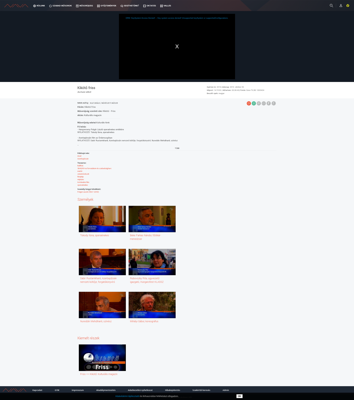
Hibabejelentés (172, 390)
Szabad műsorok (62, 6)
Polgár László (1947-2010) (88, 192)
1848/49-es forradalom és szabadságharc (94, 168)
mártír (79, 171)
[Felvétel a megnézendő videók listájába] (254, 103)
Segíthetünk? (131, 6)
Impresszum (78, 390)
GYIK (57, 390)
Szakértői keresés (201, 390)
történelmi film (83, 182)
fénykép (80, 176)
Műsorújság (86, 6)
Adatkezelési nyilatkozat (140, 390)
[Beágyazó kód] (264, 103)
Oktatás (151, 6)
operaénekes (82, 185)
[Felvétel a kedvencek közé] (249, 103)
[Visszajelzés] (274, 103)
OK (239, 396)
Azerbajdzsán (82, 158)
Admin (226, 390)
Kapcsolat (37, 390)
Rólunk (41, 6)
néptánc (80, 179)
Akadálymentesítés (105, 390)
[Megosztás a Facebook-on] (269, 103)
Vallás (167, 6)
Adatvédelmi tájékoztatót (127, 396)
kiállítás (80, 165)
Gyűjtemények (108, 6)
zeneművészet (83, 174)
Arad (79, 156)
